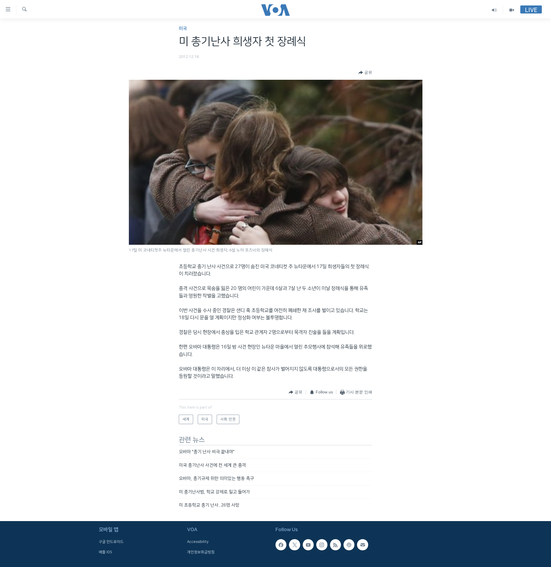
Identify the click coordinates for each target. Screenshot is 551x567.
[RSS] (335, 544)
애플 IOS (105, 552)
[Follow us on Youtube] (308, 544)
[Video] (511, 9)
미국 (183, 28)
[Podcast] (349, 544)
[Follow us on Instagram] (321, 544)
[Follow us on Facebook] (281, 544)
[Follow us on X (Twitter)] (294, 544)
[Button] (365, 72)
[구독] (362, 544)
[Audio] (494, 9)
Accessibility (198, 542)
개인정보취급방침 (201, 552)
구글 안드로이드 (111, 542)
